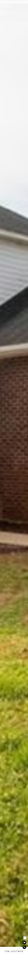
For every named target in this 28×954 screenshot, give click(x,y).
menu (20, 5)
